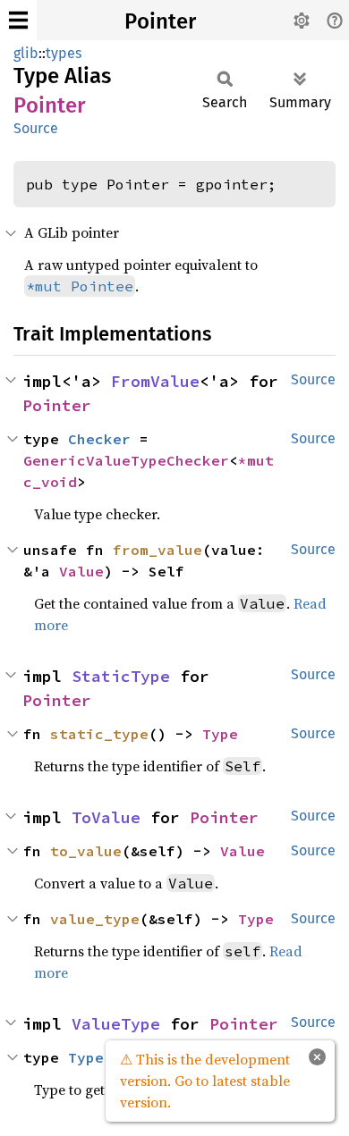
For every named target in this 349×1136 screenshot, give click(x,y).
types (63, 53)
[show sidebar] (18, 20)
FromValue (155, 381)
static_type (99, 734)
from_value (157, 550)
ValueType (116, 1024)
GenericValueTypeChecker (126, 460)
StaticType (121, 676)
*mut (260, 460)
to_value (86, 851)
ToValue (106, 817)
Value (81, 571)
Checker (99, 439)
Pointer (160, 21)
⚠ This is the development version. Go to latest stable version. (205, 1080)
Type (220, 734)
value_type (95, 919)
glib (25, 53)
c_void (50, 482)
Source (35, 128)
